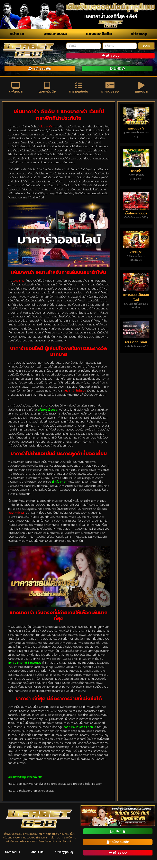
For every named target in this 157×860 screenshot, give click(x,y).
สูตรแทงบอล (55, 34)
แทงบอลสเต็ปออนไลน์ (136, 297)
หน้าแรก (17, 34)
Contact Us (12, 852)
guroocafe (136, 128)
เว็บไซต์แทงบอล (136, 213)
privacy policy (64, 852)
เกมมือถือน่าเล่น (136, 342)
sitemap (139, 34)
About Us (37, 852)
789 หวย (136, 252)
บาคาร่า (136, 170)
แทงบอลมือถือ (99, 34)
